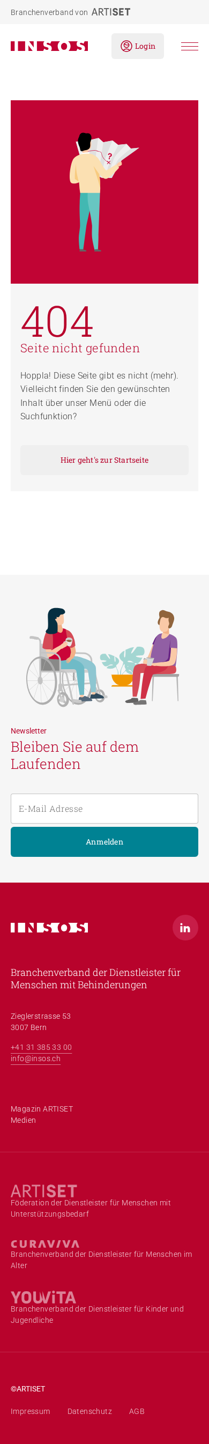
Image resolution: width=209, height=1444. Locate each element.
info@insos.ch (36, 1058)
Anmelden (104, 841)
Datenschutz (90, 1411)
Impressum (30, 1411)
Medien (23, 1120)
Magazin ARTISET (42, 1109)
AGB (137, 1411)
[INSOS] (52, 46)
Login (145, 46)
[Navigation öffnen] (189, 46)
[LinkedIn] (185, 928)
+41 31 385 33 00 (41, 1047)
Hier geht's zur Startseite (104, 460)
